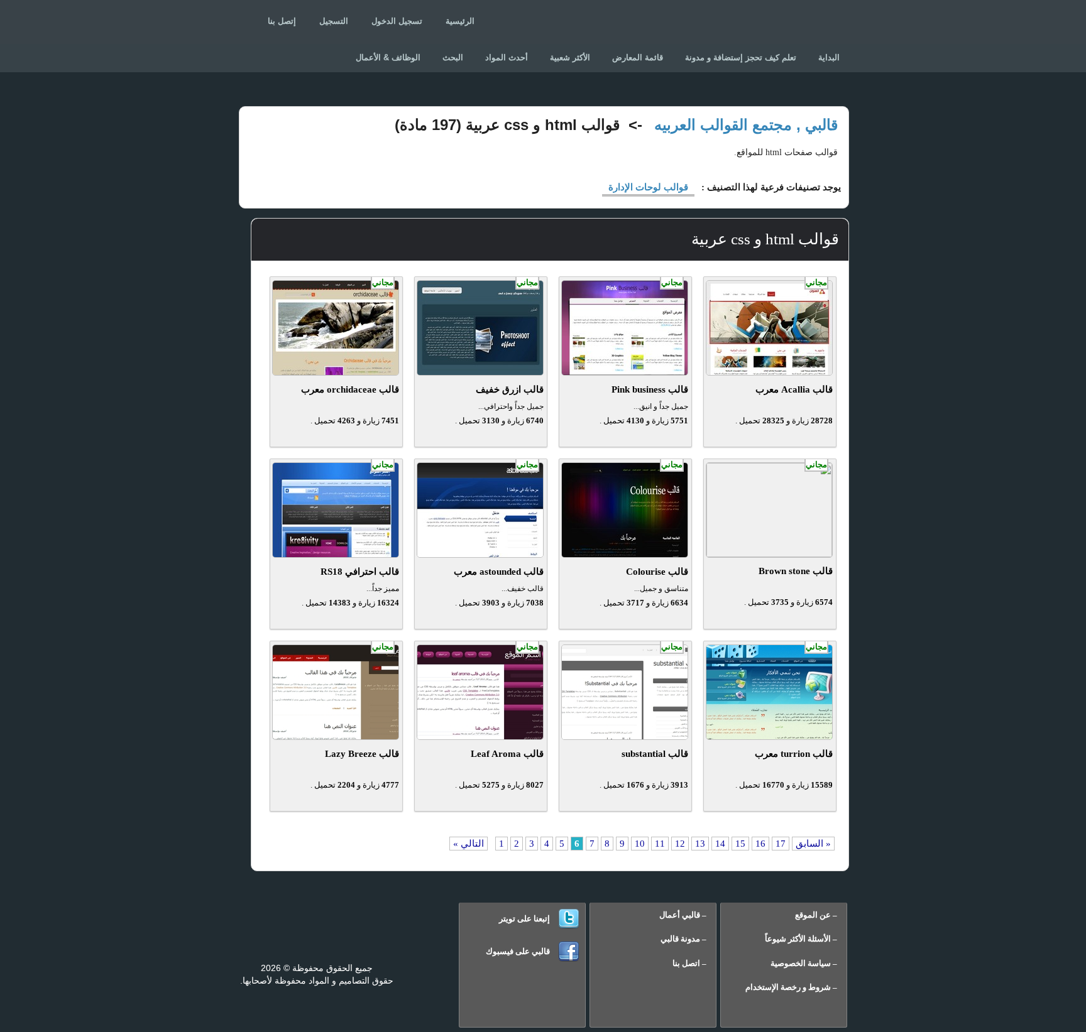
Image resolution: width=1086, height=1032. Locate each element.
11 (660, 844)
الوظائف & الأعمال (388, 57)
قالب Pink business (650, 389)
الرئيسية (460, 21)
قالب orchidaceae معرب (350, 389)
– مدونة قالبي (683, 938)
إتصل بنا (282, 21)
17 (781, 844)
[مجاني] (769, 372)
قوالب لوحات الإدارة (648, 187)
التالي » (468, 844)
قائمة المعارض (637, 57)
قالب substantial (655, 754)
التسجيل (333, 21)
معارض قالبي (789, 25)
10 (640, 844)
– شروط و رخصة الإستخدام (791, 987)
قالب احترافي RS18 (360, 572)
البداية (829, 57)
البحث (452, 57)
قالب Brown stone (796, 571)
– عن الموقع (816, 915)
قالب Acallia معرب (794, 389)
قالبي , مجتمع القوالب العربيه (746, 124)
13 (700, 844)
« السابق (813, 844)
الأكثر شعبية (570, 57)
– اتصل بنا (689, 963)
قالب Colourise (657, 572)
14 (720, 844)
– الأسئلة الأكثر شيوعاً (801, 938)
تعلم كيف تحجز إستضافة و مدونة (740, 57)
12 (680, 844)
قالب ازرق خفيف (510, 389)
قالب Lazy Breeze (362, 754)
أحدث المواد (506, 57)
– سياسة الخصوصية (804, 963)
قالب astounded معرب (499, 572)
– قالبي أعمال (682, 915)
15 (740, 844)
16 (760, 844)
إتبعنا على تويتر (524, 918)
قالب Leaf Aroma (507, 754)
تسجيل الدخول (396, 21)
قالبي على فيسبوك (518, 951)
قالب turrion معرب (794, 754)
